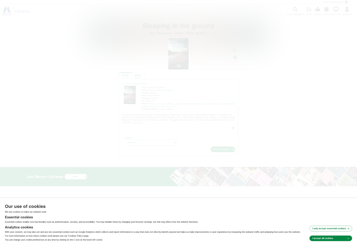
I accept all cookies (322, 238)
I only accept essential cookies (329, 228)
